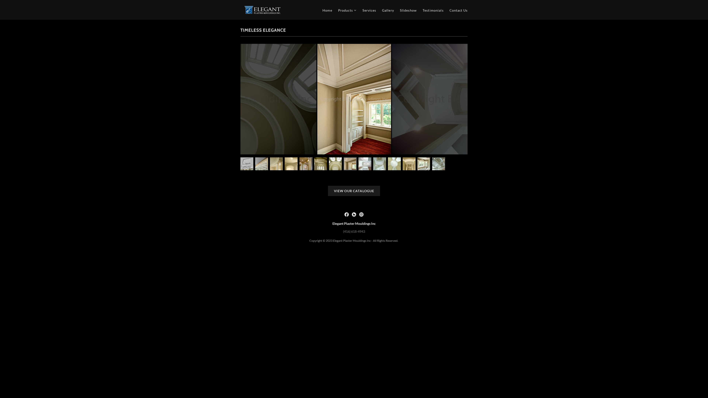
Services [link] (369, 10)
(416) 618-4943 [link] (354, 231)
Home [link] (327, 10)
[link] (262, 9)
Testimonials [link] (433, 10)
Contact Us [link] (459, 10)
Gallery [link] (388, 10)
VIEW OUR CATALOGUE (354, 191)
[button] (347, 10)
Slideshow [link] (408, 10)
